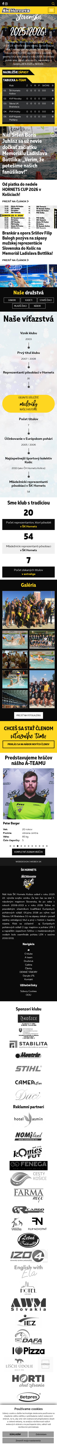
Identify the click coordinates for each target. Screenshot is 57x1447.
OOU (28, 995)
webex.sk (35, 861)
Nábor (37, 306)
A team (28, 957)
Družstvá (28, 961)
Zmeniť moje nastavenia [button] (28, 1440)
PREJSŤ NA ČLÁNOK (14, 201)
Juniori (12, 300)
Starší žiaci (46, 300)
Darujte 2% (28, 975)
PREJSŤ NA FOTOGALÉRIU (28, 715)
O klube (28, 953)
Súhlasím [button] (15, 1434)
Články (28, 968)
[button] (10, 846)
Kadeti (28, 300)
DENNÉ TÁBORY (28, 972)
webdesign (22, 861)
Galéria (28, 964)
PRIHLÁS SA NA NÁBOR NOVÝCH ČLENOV (28, 744)
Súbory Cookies (28, 991)
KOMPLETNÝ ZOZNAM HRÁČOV (28, 852)
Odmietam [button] (41, 1434)
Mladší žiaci (20, 306)
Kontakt (28, 979)
